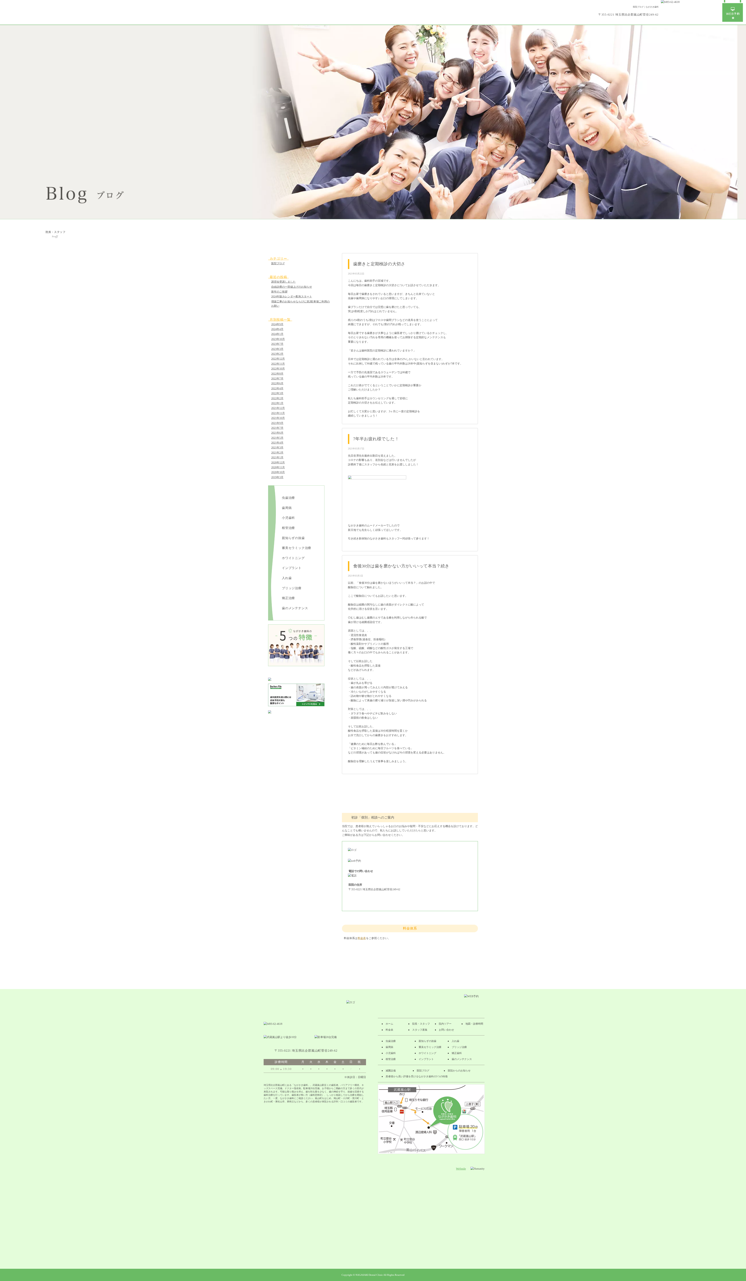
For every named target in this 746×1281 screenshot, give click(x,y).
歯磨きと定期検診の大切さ (379, 263)
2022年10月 (278, 368)
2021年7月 (277, 427)
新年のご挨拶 (279, 291)
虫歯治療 (288, 497)
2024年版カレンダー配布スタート (291, 296)
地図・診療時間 (474, 1023)
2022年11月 (278, 363)
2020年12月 (278, 462)
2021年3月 (277, 447)
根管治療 (288, 528)
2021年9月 (277, 423)
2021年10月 (278, 418)
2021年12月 (278, 408)
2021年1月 (277, 457)
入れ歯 (287, 578)
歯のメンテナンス (295, 608)
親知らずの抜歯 (293, 538)
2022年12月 (278, 358)
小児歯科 (288, 517)
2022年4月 (277, 388)
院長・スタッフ (421, 1023)
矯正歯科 (457, 1053)
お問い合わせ (446, 1029)
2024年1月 (277, 334)
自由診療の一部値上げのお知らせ (291, 286)
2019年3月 (277, 477)
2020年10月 (278, 472)
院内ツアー (445, 1023)
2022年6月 (277, 383)
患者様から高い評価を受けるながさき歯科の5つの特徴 (417, 1076)
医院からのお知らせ (459, 1070)
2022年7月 (277, 378)
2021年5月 (277, 437)
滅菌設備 (391, 1070)
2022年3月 (277, 393)
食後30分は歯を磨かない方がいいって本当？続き (401, 566)
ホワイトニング (293, 558)
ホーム (389, 1023)
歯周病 (287, 507)
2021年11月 (278, 413)
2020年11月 (278, 467)
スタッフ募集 (419, 1029)
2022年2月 (277, 398)
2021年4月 (277, 442)
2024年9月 (277, 324)
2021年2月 (277, 452)
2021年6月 (277, 432)
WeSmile (461, 1168)
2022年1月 (277, 403)
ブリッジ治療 (292, 588)
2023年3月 (277, 349)
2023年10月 (278, 339)
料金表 (362, 938)
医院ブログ (278, 263)
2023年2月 (277, 353)
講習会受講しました (283, 281)
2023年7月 (277, 344)
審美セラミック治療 (296, 548)
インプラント (292, 568)
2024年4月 (277, 329)
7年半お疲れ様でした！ (376, 438)
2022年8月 (277, 373)
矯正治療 (288, 598)
